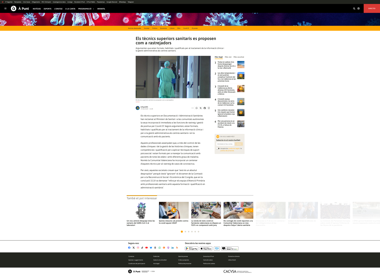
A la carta (70, 9)
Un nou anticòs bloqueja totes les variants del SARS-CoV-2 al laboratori (141, 223)
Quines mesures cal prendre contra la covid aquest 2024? (173, 222)
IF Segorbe (8, 2)
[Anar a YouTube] (146, 247)
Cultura (172, 28)
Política (154, 28)
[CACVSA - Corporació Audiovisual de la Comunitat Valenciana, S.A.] (237, 271)
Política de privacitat (184, 263)
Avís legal (156, 263)
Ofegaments (36, 2)
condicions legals (233, 148)
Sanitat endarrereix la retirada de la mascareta (302, 222)
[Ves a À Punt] (20, 8)
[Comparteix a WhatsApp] (197, 108)
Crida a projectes (183, 260)
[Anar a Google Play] (191, 248)
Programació (84, 9)
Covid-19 (186, 28)
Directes (371, 8)
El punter (195, 28)
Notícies (37, 9)
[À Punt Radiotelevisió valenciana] (138, 271)
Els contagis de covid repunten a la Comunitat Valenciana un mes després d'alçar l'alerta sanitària (238, 223)
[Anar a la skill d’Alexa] (217, 248)
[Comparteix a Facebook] (205, 108)
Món (178, 28)
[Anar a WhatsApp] (160, 247)
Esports (47, 9)
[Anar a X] (134, 247)
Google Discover (112, 2)
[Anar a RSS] (177, 247)
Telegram (131, 2)
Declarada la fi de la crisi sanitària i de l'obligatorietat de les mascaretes (270, 223)
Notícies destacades (134, 28)
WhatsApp (122, 2)
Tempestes (17, 2)
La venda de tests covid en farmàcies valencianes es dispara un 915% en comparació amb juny (206, 223)
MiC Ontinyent (46, 2)
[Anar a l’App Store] (206, 248)
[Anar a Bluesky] (151, 247)
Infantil (101, 9)
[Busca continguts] (354, 8)
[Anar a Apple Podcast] (168, 247)
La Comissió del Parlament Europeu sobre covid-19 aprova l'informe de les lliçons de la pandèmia (335, 223)
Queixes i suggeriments (135, 260)
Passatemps (101, 2)
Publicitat (156, 256)
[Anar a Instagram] (138, 247)
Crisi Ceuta (26, 2)
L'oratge (69, 2)
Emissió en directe (234, 256)
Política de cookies (209, 263)
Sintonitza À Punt (208, 256)
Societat (146, 28)
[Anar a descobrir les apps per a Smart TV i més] (229, 248)
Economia (163, 28)
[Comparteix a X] (201, 108)
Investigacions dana (59, 2)
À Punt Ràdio (91, 2)
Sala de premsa (183, 256)
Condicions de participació (136, 263)
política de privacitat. (227, 150)
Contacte (131, 256)
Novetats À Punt (79, 2)
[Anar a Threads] (155, 247)
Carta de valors (208, 260)
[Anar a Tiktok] (142, 247)
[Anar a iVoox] (164, 247)
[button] (182, 232)
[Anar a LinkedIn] (173, 247)
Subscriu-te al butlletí (160, 260)
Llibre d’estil (232, 260)
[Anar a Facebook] (129, 247)
